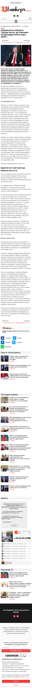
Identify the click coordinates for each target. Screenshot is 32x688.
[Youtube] (17, 16)
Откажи (16, 685)
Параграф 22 (7, 569)
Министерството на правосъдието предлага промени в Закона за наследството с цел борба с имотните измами (20, 584)
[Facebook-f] (14, 616)
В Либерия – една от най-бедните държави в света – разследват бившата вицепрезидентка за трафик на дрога (20, 595)
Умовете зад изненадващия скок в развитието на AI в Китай (20, 366)
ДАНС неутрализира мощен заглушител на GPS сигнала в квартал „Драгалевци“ (18, 437)
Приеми (16, 681)
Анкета (4, 498)
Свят (3, 28)
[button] (16, 21)
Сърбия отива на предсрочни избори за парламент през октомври (18, 357)
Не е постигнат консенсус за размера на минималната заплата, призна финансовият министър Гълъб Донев (19, 409)
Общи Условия (25, 676)
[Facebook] (14, 16)
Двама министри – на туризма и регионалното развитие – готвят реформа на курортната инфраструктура (20, 468)
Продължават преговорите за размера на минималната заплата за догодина (20, 428)
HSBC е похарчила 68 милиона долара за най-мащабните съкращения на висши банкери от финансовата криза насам (20, 447)
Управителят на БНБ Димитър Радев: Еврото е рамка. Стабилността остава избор (19, 399)
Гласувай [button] (14, 525)
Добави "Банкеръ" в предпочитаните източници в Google (15, 331)
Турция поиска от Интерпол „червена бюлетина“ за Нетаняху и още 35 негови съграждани (20, 375)
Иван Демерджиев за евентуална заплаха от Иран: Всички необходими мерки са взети (20, 419)
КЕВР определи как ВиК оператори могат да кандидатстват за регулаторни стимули (19, 458)
